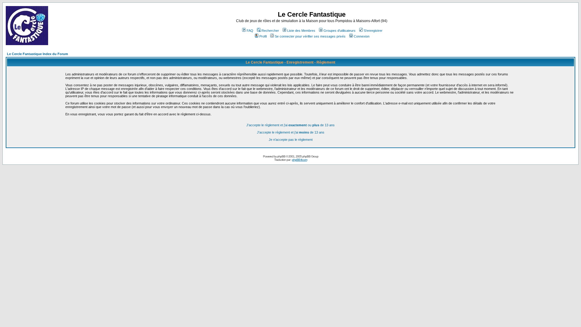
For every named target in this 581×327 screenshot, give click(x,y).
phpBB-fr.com (299, 159)
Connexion (361, 36)
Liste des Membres (301, 30)
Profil (263, 36)
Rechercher (270, 30)
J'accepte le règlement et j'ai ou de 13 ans (290, 125)
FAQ (250, 30)
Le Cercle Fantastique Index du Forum (37, 54)
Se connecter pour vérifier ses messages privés (310, 36)
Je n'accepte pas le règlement (291, 139)
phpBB (281, 156)
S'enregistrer (373, 30)
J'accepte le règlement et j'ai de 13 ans (290, 132)
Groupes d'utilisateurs (339, 30)
